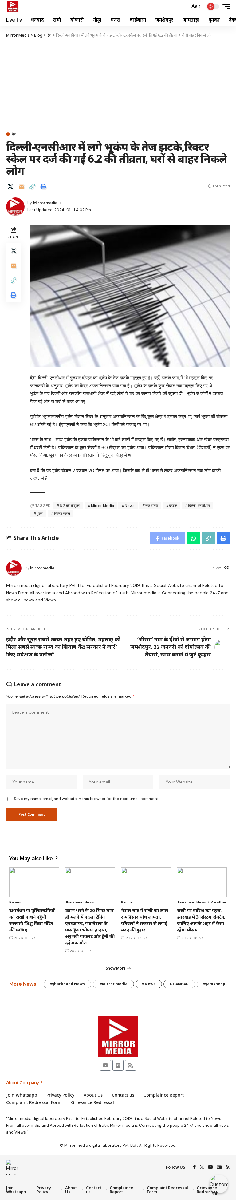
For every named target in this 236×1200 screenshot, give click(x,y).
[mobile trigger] (224, 6)
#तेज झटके (150, 505)
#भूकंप (38, 513)
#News (128, 505)
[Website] (227, 568)
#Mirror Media (101, 505)
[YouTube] (210, 1167)
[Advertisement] (118, 85)
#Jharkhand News (67, 984)
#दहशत (171, 505)
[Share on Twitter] (10, 186)
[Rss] (130, 1065)
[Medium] (118, 1065)
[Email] (21, 186)
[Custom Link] (218, 1184)
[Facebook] (194, 1167)
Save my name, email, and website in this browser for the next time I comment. (86, 798)
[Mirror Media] (12, 6)
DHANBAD (179, 984)
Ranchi (127, 902)
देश (14, 134)
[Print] (43, 186)
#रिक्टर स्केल (60, 513)
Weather (218, 902)
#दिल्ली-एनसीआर (197, 505)
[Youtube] (105, 1065)
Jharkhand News (79, 902)
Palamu (15, 902)
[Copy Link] (32, 186)
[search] (183, 6)
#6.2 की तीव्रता (68, 505)
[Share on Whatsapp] (193, 538)
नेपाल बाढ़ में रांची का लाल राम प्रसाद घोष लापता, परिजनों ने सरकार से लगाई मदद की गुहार (144, 920)
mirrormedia (45, 202)
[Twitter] (201, 1167)
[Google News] (219, 1167)
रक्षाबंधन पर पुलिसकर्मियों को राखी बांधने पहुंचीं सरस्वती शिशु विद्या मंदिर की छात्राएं (31, 920)
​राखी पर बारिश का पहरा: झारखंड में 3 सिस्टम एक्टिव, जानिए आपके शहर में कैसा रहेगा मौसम (201, 920)
